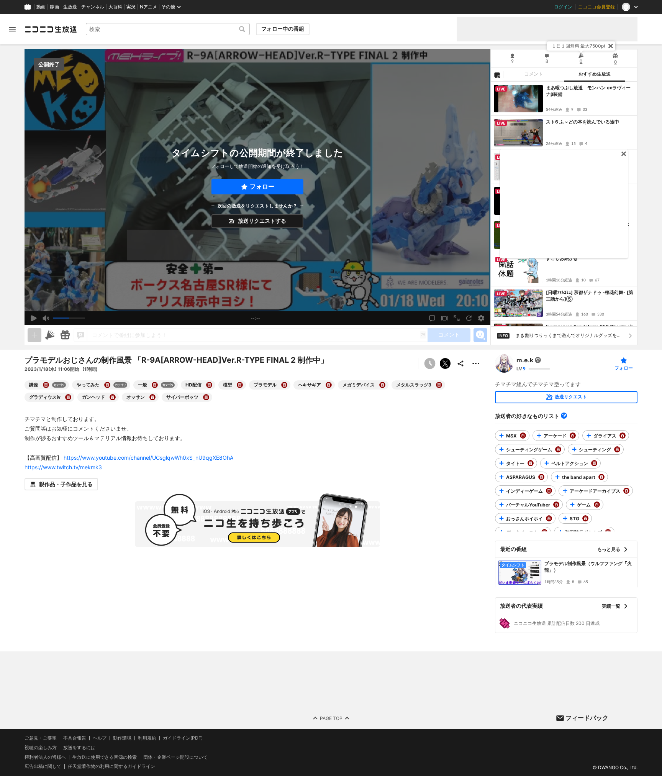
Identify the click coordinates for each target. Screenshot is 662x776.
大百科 (115, 7)
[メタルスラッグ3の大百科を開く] (439, 385)
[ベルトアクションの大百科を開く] (594, 463)
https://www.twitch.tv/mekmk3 (63, 467)
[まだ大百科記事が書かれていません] (538, 360)
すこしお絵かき (562, 258)
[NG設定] (497, 74)
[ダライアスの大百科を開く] (622, 435)
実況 (131, 7)
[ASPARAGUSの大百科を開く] (541, 477)
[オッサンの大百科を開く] (152, 397)
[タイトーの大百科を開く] (531, 463)
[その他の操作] (475, 363)
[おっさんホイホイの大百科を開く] (549, 518)
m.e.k (524, 360)
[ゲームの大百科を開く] (597, 504)
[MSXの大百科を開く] (523, 435)
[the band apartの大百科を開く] (601, 477)
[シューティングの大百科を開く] (617, 449)
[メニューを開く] (12, 29)
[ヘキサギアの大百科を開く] (329, 385)
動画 (41, 7)
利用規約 (147, 738)
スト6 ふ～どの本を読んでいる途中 (582, 122)
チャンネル (92, 7)
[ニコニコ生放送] (51, 29)
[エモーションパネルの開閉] (480, 335)
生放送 (70, 7)
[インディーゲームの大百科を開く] (549, 491)
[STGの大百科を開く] (585, 518)
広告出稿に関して (43, 766)
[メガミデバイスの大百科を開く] (382, 385)
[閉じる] (610, 46)
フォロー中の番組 (282, 29)
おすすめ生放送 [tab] (594, 74)
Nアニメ (148, 7)
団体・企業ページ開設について (175, 757)
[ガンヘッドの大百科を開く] (113, 397)
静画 (54, 7)
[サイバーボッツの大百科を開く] (206, 397)
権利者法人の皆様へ (45, 757)
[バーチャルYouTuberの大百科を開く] (556, 504)
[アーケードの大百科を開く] (573, 435)
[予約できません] (429, 363)
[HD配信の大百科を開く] (209, 385)
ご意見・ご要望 (41, 738)
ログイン (563, 7)
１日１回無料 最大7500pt (578, 46)
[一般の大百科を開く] (155, 385)
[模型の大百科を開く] (240, 385)
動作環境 (122, 738)
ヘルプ (100, 738)
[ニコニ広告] (50, 335)
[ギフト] (65, 335)
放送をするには (79, 747)
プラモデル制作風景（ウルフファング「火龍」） (588, 567)
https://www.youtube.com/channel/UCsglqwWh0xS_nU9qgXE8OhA (148, 457)
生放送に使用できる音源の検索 (104, 757)
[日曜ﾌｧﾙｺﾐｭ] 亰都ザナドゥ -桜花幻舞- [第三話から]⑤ (589, 295)
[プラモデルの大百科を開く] (284, 385)
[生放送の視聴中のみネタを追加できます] (34, 335)
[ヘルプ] (564, 416)
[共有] (460, 363)
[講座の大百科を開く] (46, 385)
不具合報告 (74, 738)
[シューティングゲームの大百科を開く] (558, 449)
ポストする (445, 363)
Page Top (331, 718)
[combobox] (168, 29)
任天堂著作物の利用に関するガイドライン (111, 766)
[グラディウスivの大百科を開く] (68, 397)
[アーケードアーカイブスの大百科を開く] (626, 491)
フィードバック (586, 718)
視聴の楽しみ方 (41, 747)
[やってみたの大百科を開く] (107, 385)
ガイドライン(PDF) (183, 738)
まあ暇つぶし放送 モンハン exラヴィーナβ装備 (588, 91)
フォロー (262, 186)
